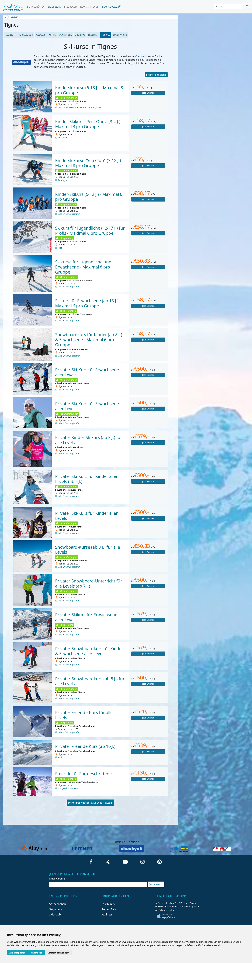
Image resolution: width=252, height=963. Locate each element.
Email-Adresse (57, 878)
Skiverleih (93, 34)
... (5, 17)
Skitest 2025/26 (110, 6)
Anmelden (156, 884)
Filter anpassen (157, 74)
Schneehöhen (35, 6)
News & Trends (89, 6)
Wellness (107, 914)
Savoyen (14, 17)
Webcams (40, 34)
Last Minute (109, 904)
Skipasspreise (65, 34)
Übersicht (10, 34)
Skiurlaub (70, 6)
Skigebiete (54, 6)
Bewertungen (120, 34)
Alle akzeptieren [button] (17, 952)
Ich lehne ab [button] (37, 952)
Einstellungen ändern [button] (58, 952)
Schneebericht (26, 34)
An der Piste (109, 909)
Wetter (52, 34)
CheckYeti (140, 56)
